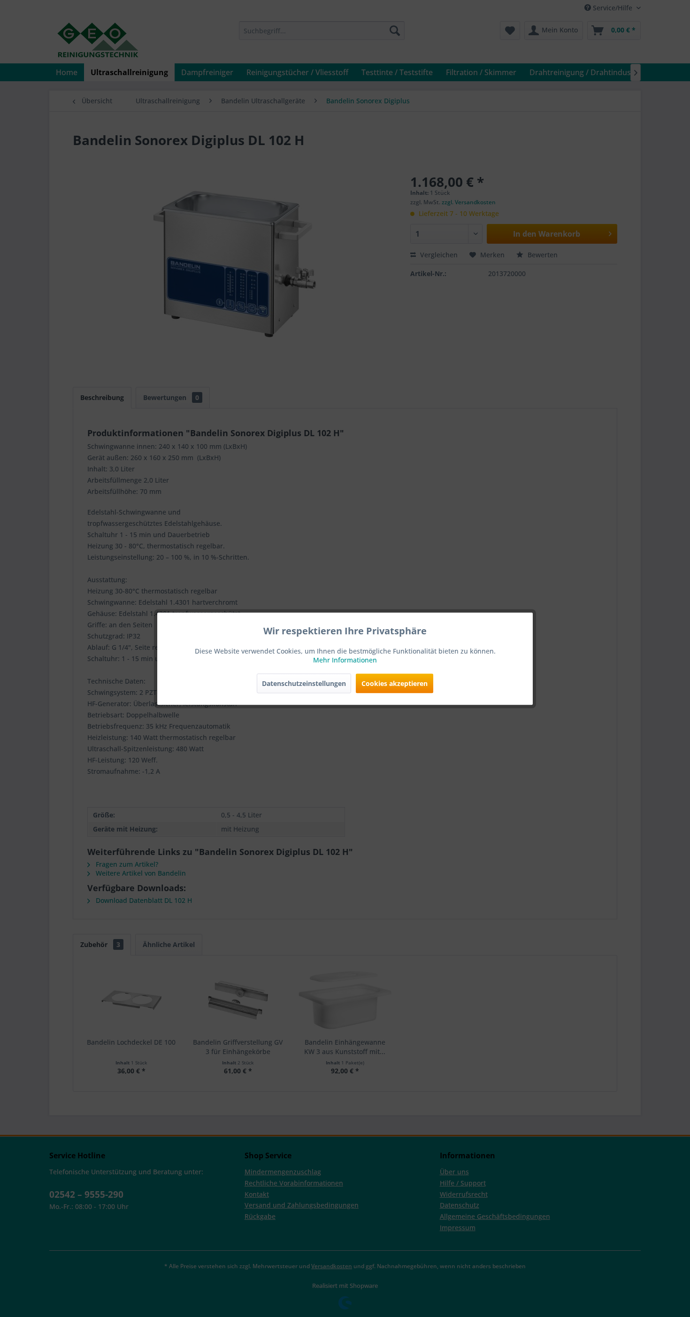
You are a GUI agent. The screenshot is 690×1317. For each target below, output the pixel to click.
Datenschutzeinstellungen (304, 682)
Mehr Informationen (345, 659)
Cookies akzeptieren (394, 682)
